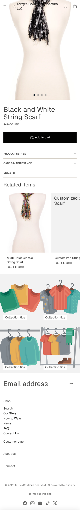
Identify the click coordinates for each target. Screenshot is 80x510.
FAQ (6, 428)
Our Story (10, 413)
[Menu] (5, 6)
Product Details (14, 153)
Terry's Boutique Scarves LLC (32, 485)
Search (8, 408)
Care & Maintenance (17, 163)
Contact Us (11, 433)
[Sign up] (72, 384)
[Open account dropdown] (65, 6)
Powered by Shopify (63, 485)
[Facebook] (25, 503)
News (7, 423)
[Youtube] (40, 503)
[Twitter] (55, 503)
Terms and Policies (40, 494)
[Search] (14, 6)
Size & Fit (9, 173)
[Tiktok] (47, 503)
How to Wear (12, 418)
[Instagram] (32, 503)
